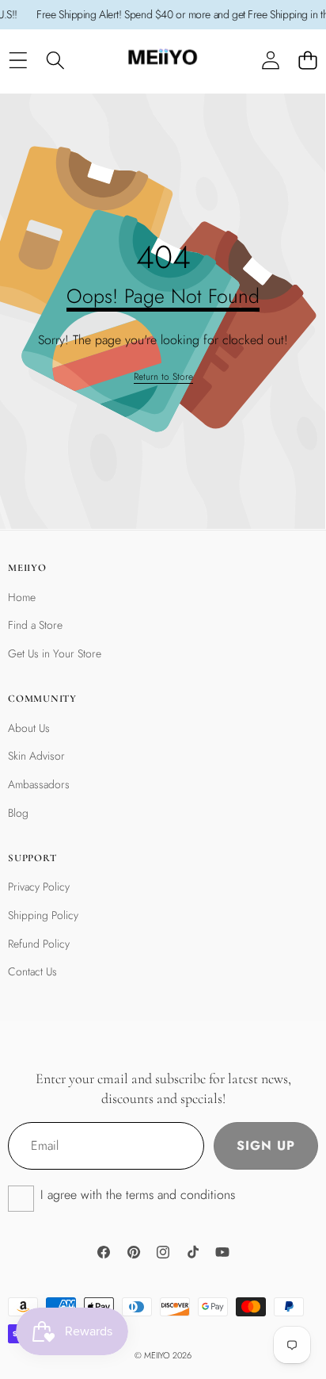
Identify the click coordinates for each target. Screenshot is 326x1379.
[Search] (55, 61)
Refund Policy (39, 944)
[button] (307, 61)
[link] (163, 377)
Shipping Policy (43, 915)
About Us (29, 728)
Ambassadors (39, 784)
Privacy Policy (39, 886)
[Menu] (18, 61)
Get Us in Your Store (54, 653)
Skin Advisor (36, 756)
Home (22, 597)
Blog (18, 813)
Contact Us (32, 971)
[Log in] (270, 61)
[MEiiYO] (162, 61)
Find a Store (35, 625)
